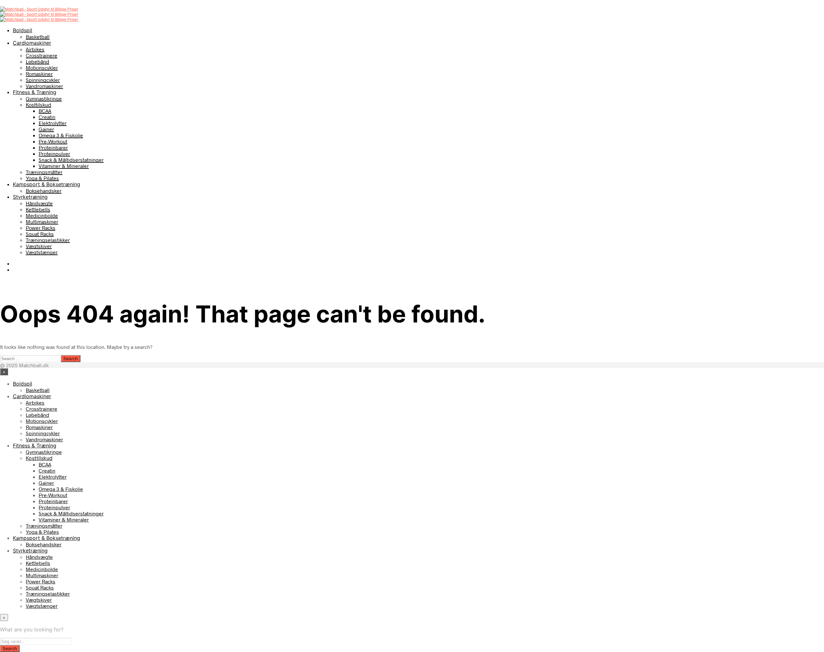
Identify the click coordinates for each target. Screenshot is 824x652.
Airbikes (35, 49)
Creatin (47, 117)
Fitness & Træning (34, 92)
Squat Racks (40, 234)
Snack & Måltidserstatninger (71, 160)
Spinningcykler (43, 80)
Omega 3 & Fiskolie (61, 135)
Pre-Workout (53, 141)
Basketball (38, 37)
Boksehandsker (43, 190)
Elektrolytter (53, 123)
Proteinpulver (54, 153)
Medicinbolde (42, 215)
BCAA (45, 111)
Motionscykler (42, 67)
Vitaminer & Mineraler (64, 166)
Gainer (46, 129)
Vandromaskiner (44, 86)
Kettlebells (38, 209)
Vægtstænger (42, 252)
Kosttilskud (38, 104)
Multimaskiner (42, 221)
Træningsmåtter (44, 172)
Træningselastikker (48, 240)
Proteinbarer (53, 147)
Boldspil (22, 30)
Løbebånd (37, 61)
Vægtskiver (39, 246)
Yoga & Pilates (42, 178)
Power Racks (40, 228)
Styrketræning (30, 197)
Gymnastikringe (44, 98)
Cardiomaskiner (32, 43)
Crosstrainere (41, 55)
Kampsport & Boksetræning (46, 184)
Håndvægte (39, 203)
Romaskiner (39, 74)
